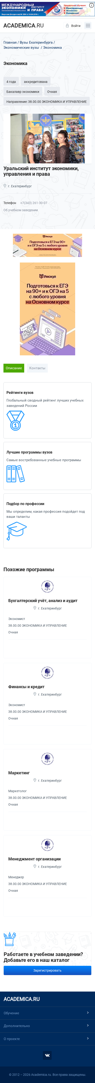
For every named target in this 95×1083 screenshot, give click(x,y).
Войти (75, 26)
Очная (52, 92)
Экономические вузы (21, 47)
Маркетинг (19, 772)
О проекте (12, 1039)
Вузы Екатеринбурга (36, 42)
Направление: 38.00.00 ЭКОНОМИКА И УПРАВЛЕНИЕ (46, 102)
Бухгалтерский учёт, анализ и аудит (42, 600)
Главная (10, 42)
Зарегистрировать (47, 970)
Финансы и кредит (26, 686)
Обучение (11, 1013)
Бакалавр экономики (22, 92)
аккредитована (36, 82)
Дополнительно (17, 1026)
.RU (23, 25)
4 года (11, 82)
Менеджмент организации (34, 858)
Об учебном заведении (20, 210)
